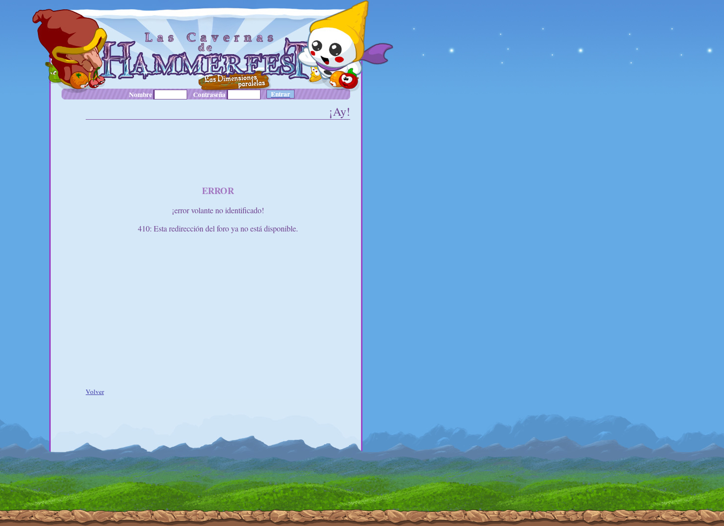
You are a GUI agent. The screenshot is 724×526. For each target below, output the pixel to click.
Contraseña (209, 94)
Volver (95, 391)
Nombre (140, 94)
